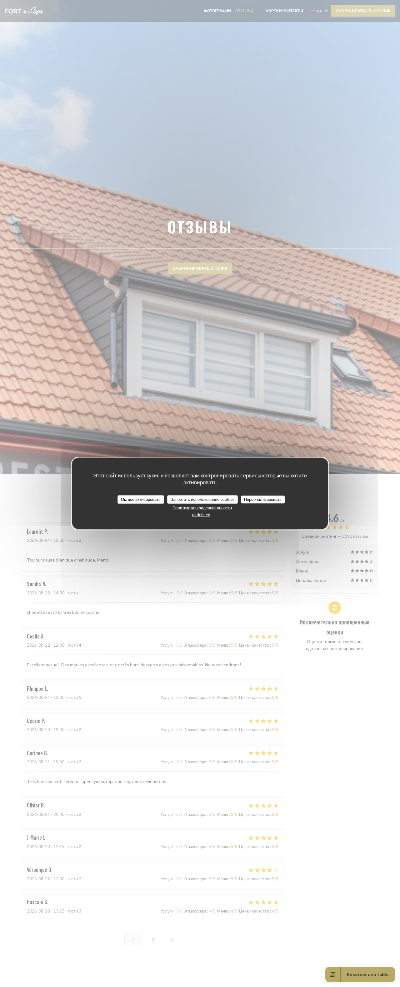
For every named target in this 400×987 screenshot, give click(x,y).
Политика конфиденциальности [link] (202, 507)
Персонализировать (263, 499)
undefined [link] (201, 514)
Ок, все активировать (141, 499)
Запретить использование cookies (202, 499)
